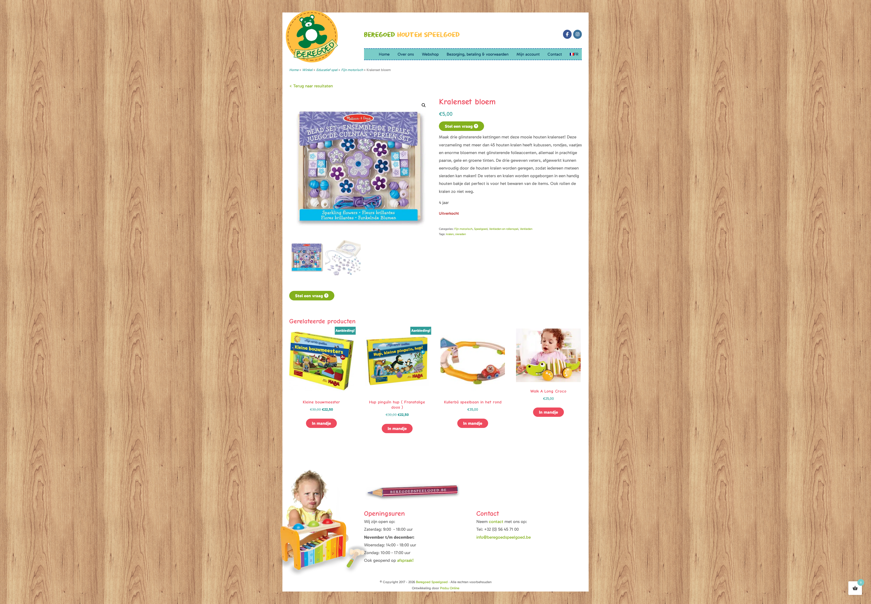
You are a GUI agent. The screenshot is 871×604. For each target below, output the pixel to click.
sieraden (460, 234)
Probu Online (449, 588)
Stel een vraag (459, 126)
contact (496, 521)
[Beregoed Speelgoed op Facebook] (567, 34)
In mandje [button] (397, 428)
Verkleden (526, 229)
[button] (424, 105)
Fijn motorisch (463, 229)
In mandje (321, 423)
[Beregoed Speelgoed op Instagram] (577, 34)
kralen (450, 234)
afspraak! (405, 560)
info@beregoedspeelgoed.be (503, 537)
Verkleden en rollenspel (503, 229)
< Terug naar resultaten (311, 85)
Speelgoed (480, 229)
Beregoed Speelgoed (432, 582)
